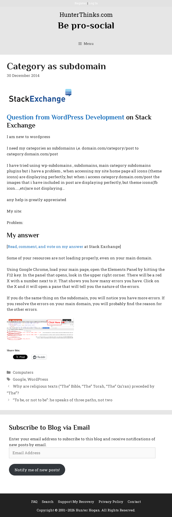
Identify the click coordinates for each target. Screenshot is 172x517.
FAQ (34, 501)
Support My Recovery (76, 501)
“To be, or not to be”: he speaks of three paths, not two (62, 399)
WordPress (37, 379)
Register (81, 3)
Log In (93, 3)
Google (19, 379)
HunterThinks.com (86, 14)
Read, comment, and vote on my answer (45, 246)
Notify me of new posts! (37, 469)
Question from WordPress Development (65, 117)
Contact (134, 501)
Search (48, 501)
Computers (23, 372)
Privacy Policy (111, 501)
